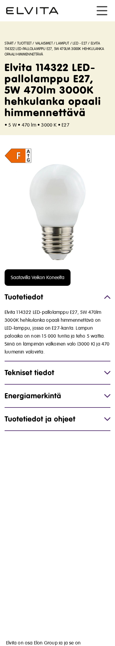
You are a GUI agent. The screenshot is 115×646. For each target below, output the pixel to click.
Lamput (62, 43)
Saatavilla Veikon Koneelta (37, 278)
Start (9, 43)
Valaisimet (44, 43)
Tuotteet (24, 43)
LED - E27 (80, 43)
